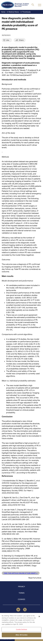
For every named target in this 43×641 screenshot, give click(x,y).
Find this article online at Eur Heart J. (21, 573)
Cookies (21, 599)
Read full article (34, 578)
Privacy (21, 587)
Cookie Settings (21, 629)
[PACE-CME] (15, 5)
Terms (21, 593)
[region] (21, 626)
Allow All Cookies (21, 635)
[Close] (39, 616)
